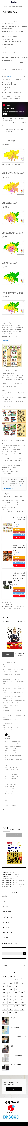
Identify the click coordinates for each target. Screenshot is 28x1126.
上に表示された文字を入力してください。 (12, 829)
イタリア (5, 979)
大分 (11, 989)
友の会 (4, 989)
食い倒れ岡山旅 (5, 938)
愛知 (22, 999)
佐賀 (23, 983)
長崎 (10, 1009)
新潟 (4, 1002)
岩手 (16, 996)
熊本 (4, 1006)
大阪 (17, 989)
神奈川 (10, 1006)
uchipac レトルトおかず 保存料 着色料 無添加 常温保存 (19, 547)
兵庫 (10, 986)
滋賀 (16, 1002)
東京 (10, 1002)
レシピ (4, 983)
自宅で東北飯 (5, 872)
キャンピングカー (15, 979)
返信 (4, 664)
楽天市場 (17, 532)
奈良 (23, 989)
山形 (22, 993)
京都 (17, 983)
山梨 (4, 996)
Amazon (17, 529)
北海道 (16, 986)
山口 (16, 993)
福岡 (23, 1006)
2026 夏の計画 (5, 927)
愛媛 (16, 999)
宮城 (4, 993)
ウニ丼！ (4, 901)
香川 (4, 1012)
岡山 (10, 996)
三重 (11, 983)
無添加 (22, 1002)
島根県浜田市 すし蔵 (7, 932)
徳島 (10, 999)
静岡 (22, 1009)
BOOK (4, 976)
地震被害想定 (10, 77)
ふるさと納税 (13, 976)
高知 (10, 1012)
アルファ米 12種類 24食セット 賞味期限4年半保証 (19, 519)
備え (4, 986)
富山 (10, 993)
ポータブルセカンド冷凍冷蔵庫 (9, 943)
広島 (4, 999)
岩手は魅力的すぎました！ (8, 874)
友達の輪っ (4, 896)
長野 (16, 1009)
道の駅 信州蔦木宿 (6, 922)
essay (4, 615)
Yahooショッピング (19, 534)
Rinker (18, 524)
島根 (22, 996)
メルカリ (17, 537)
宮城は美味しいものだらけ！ (9, 917)
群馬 (4, 1009)
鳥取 (16, 1012)
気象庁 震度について (7, 340)
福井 (17, 1006)
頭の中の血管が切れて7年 (8, 880)
